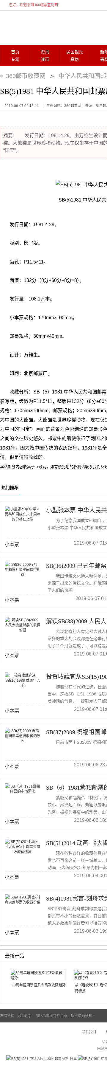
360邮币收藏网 (25, 76)
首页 (15, 52)
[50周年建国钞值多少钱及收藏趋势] (38, 975)
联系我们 (89, 1032)
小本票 (12, 544)
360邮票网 (29, 27)
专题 (15, 59)
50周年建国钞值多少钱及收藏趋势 (39, 985)
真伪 (74, 59)
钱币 (45, 59)
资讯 (45, 52)
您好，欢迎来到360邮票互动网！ (35, 5)
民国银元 (74, 52)
